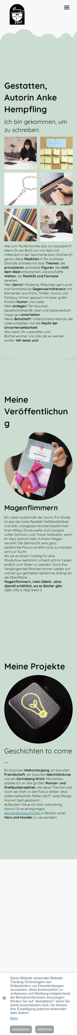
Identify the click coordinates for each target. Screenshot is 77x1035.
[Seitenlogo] (17, 14)
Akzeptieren (21, 1029)
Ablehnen (44, 1029)
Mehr (14, 1018)
